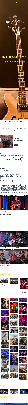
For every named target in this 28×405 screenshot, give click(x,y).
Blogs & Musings (22, 61)
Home (6, 59)
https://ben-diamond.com (4, 172)
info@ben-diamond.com (3, 171)
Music (13, 59)
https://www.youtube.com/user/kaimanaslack (9, 175)
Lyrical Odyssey (14, 132)
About (18, 59)
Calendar (9, 59)
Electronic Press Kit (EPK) (7, 61)
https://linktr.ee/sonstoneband (7, 178)
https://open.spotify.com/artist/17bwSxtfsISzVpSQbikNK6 (11, 174)
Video (15, 59)
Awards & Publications (15, 61)
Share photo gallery (14, 382)
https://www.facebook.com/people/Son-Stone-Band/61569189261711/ (13, 176)
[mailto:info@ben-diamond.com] (16, 2)
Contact (21, 59)
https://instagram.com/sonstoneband (8, 177)
